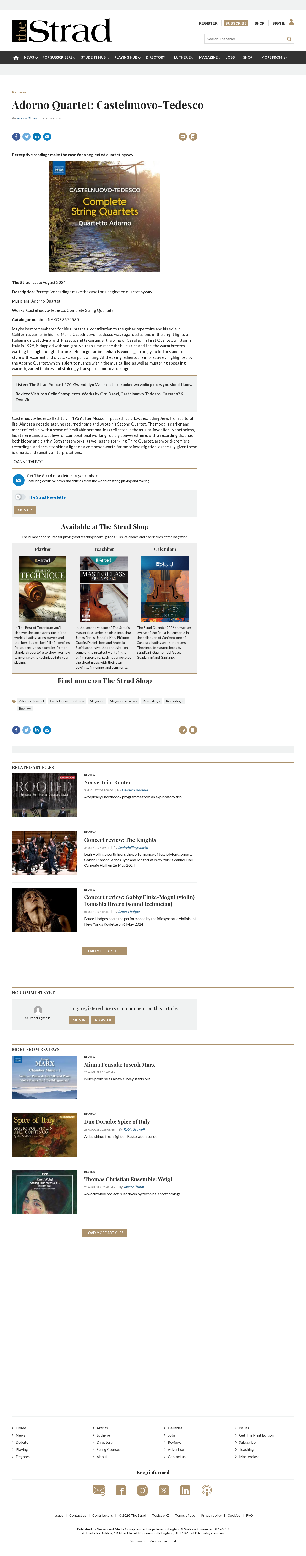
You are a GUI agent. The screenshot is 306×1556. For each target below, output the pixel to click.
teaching (87, 537)
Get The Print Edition (256, 1435)
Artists (102, 1428)
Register (208, 23)
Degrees (23, 1456)
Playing (43, 549)
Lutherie (103, 1435)
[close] (197, 126)
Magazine (97, 701)
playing (68, 537)
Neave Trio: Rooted (108, 782)
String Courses (108, 1449)
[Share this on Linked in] (37, 136)
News (20, 1435)
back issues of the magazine (166, 537)
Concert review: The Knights (120, 839)
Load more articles (104, 951)
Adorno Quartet (31, 701)
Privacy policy (211, 1515)
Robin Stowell (134, 1129)
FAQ (249, 1515)
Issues (244, 1428)
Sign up (25, 510)
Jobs (172, 1435)
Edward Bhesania (135, 790)
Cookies (234, 1515)
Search (289, 39)
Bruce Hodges (128, 912)
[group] (272, 57)
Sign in (133, 126)
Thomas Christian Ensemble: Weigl (128, 1179)
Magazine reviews (123, 701)
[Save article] (193, 136)
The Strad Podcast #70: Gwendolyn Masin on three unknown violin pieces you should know (110, 384)
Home (21, 1428)
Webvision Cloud (163, 1541)
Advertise (176, 1449)
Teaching (104, 549)
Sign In (279, 23)
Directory (105, 1442)
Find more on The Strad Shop (105, 680)
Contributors (102, 1515)
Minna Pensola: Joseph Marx (119, 1064)
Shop (260, 23)
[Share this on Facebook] (16, 136)
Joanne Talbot (26, 118)
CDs (119, 537)
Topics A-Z (160, 1515)
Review (90, 775)
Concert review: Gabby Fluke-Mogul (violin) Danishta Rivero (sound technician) (139, 900)
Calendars (165, 549)
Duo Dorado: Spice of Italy (117, 1121)
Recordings (151, 701)
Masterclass (249, 1456)
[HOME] (16, 57)
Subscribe (236, 23)
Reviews (19, 92)
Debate (22, 1442)
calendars (131, 537)
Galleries (175, 1428)
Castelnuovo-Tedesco (67, 701)
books (99, 537)
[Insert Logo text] (62, 40)
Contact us (177, 1456)
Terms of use (185, 1515)
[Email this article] (47, 136)
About (102, 1456)
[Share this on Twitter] (26, 136)
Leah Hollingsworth (133, 847)
